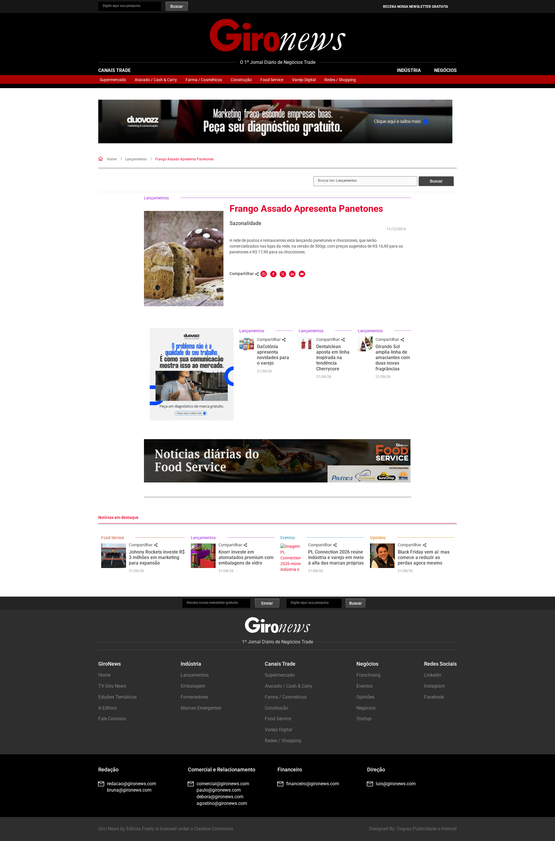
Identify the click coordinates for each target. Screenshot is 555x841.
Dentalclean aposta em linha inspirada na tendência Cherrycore (332, 358)
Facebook (434, 697)
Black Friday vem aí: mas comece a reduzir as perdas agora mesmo (423, 557)
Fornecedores (194, 697)
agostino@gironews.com (222, 803)
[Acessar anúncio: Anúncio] (275, 121)
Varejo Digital (304, 79)
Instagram (434, 686)
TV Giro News (112, 686)
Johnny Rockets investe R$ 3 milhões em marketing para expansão (157, 557)
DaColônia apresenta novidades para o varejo (273, 355)
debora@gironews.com (220, 796)
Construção (241, 79)
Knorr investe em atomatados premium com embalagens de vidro (246, 557)
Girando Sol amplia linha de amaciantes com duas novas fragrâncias (392, 358)
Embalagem (193, 686)
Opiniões (378, 537)
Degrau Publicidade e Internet (427, 828)
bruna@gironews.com (129, 790)
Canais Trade (114, 70)
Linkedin (432, 675)
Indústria (409, 70)
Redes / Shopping (340, 79)
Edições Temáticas (117, 697)
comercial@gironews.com (223, 783)
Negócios (445, 70)
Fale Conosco (112, 718)
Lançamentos (136, 159)
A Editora (107, 708)
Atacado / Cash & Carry (156, 79)
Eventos (287, 537)
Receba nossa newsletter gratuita (415, 7)
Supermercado (113, 79)
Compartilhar (269, 339)
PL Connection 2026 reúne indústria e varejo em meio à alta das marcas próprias (336, 557)
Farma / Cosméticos (204, 79)
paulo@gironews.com (219, 790)
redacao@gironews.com (131, 783)
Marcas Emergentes (201, 708)
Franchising (368, 675)
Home (111, 159)
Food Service (271, 79)
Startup (363, 718)
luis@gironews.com (396, 783)
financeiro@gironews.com (312, 783)
